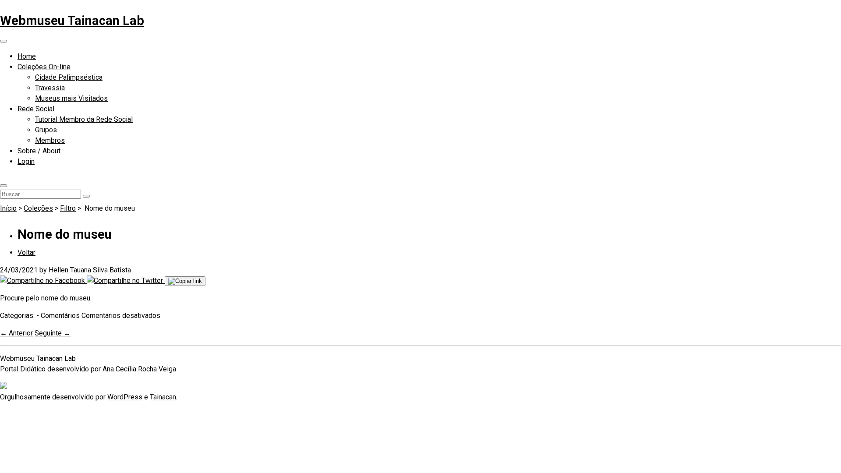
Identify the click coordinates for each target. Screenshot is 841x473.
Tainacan (163, 397)
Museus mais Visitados (71, 98)
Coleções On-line (44, 67)
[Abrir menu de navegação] (3, 41)
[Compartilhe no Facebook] (43, 280)
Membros (50, 140)
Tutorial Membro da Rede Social (84, 119)
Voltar (26, 252)
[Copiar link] (185, 281)
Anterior (16, 333)
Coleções (38, 208)
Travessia (50, 88)
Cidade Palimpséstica (68, 77)
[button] (3, 185)
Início (8, 208)
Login (26, 161)
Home (27, 56)
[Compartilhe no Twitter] (126, 280)
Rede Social (36, 109)
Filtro (68, 208)
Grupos (46, 130)
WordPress (124, 397)
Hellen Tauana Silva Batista (90, 270)
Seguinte (53, 333)
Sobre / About (39, 151)
